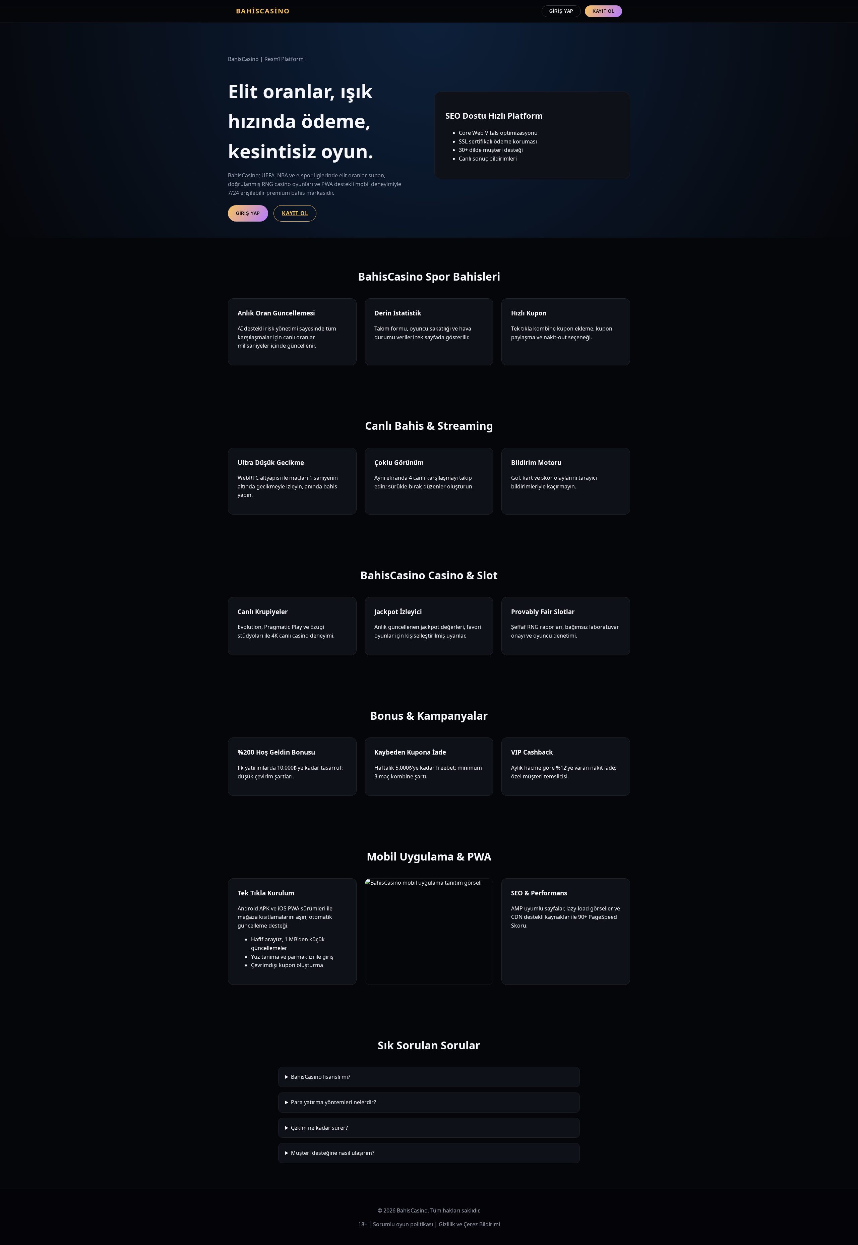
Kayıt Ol (603, 11)
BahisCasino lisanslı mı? (320, 1076)
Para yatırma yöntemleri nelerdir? (333, 1102)
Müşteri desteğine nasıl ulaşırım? (332, 1153)
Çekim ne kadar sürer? (319, 1127)
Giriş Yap (561, 11)
